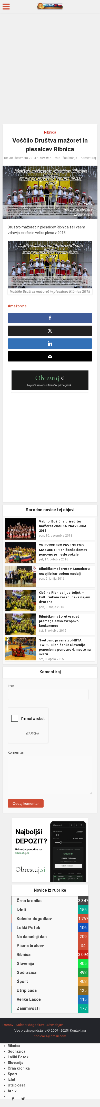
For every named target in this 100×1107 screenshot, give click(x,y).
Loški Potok (18, 1057)
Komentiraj (88, 158)
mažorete (18, 306)
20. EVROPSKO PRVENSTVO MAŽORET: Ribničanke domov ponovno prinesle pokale (63, 549)
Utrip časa (16, 1085)
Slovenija (15, 1063)
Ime (11, 686)
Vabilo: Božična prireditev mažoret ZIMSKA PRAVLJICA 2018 (62, 525)
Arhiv (12, 1091)
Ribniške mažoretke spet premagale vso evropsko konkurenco (59, 621)
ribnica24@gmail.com (50, 1036)
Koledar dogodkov (30, 1025)
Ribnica (50, 132)
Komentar (16, 752)
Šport (12, 1074)
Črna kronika (19, 1068)
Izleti (12, 1080)
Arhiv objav (54, 1025)
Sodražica (16, 1051)
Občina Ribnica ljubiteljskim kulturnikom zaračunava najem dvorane (64, 597)
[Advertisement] (50, 70)
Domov (8, 1025)
